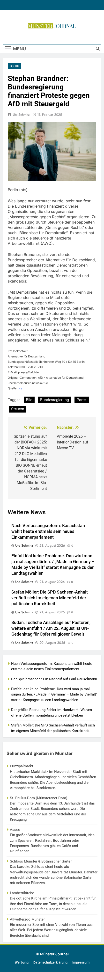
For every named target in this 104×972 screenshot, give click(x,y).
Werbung (22, 962)
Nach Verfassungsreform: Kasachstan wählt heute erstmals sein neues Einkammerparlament (48, 531)
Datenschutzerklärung (50, 962)
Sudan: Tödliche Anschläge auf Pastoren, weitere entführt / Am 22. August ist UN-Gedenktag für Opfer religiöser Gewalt (50, 628)
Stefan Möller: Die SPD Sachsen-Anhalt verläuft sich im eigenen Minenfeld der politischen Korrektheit (49, 598)
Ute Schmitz (21, 114)
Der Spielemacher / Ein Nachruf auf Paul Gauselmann (54, 679)
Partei (82, 400)
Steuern (17, 409)
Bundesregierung (54, 400)
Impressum (80, 962)
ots (20, 388)
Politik (14, 66)
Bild (29, 400)
